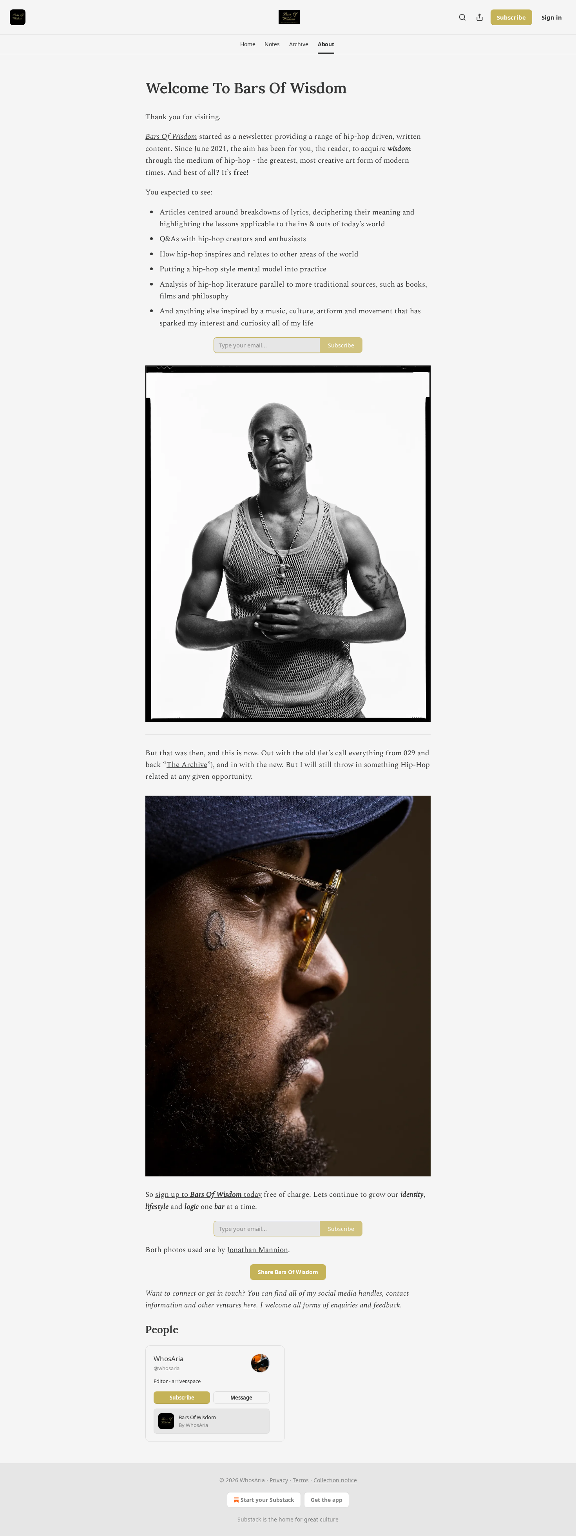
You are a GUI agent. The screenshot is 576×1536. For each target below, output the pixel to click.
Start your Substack (267, 1499)
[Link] (134, 88)
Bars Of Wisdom (171, 136)
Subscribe (511, 17)
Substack (249, 1519)
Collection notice (335, 1480)
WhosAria (169, 1358)
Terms (301, 1480)
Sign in (552, 17)
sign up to (172, 1194)
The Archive (187, 765)
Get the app (326, 1499)
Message (241, 1397)
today (252, 1194)
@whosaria (166, 1368)
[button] (247, 44)
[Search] (462, 17)
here (249, 1305)
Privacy (279, 1480)
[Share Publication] (479, 17)
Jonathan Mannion (257, 1250)
